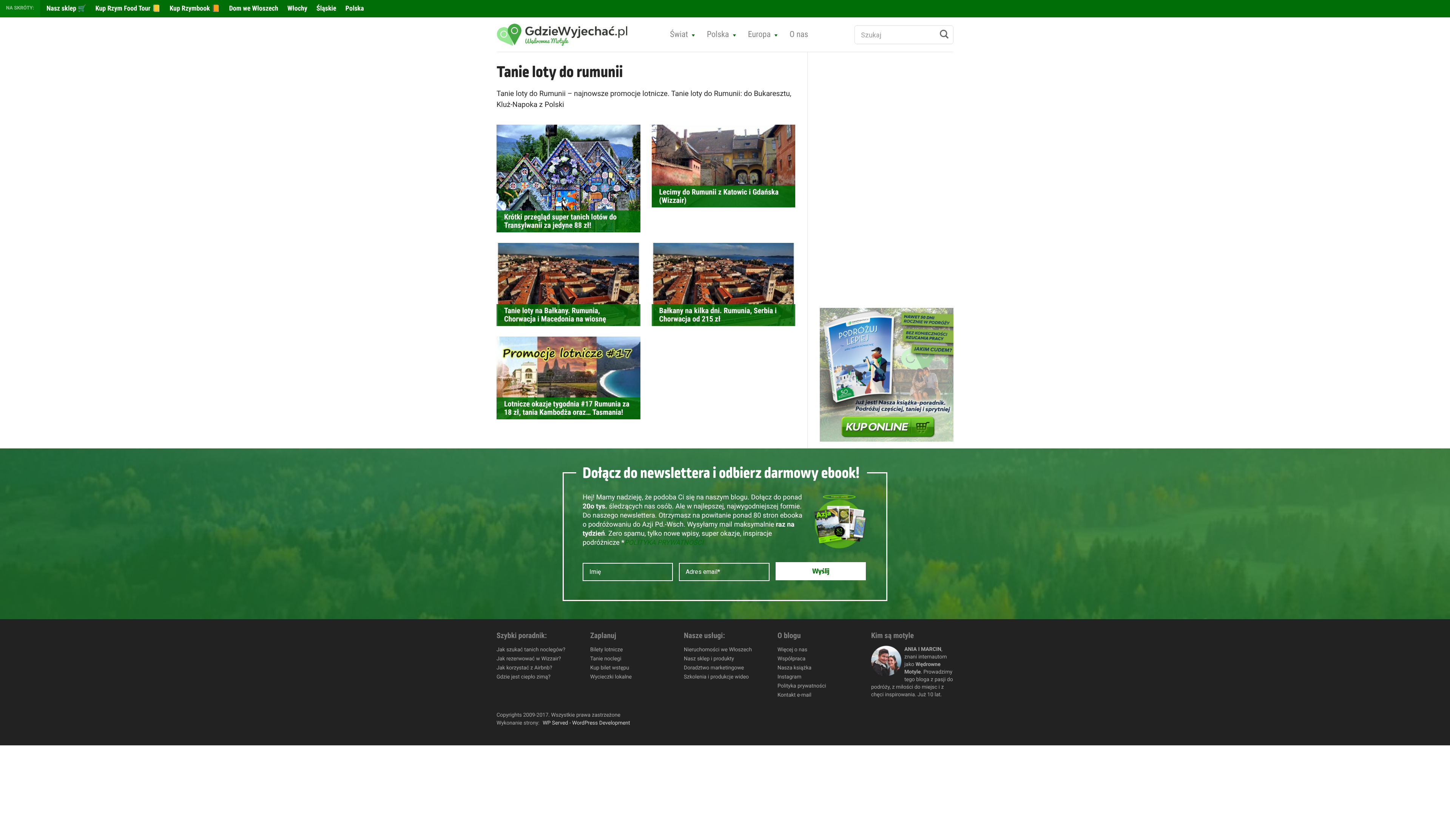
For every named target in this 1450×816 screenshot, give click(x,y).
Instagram (789, 677)
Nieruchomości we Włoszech (718, 650)
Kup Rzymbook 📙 (194, 8)
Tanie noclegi (605, 659)
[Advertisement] (876, 179)
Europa (759, 34)
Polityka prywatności (801, 686)
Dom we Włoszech (253, 8)
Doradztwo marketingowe (714, 668)
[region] (98, 761)
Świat (679, 34)
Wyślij (820, 571)
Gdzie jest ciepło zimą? (524, 677)
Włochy (296, 8)
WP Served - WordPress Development (586, 723)
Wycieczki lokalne (611, 677)
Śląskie (325, 8)
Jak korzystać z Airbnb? (524, 668)
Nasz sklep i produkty (709, 659)
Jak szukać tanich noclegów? (531, 650)
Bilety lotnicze (606, 650)
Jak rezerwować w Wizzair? (529, 659)
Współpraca (791, 659)
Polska (354, 8)
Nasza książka (794, 668)
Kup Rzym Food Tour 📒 (127, 8)
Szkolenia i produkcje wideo (716, 677)
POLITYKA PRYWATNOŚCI (663, 543)
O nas (799, 34)
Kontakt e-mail (794, 695)
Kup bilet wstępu (609, 668)
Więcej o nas (792, 650)
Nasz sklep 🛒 (65, 8)
